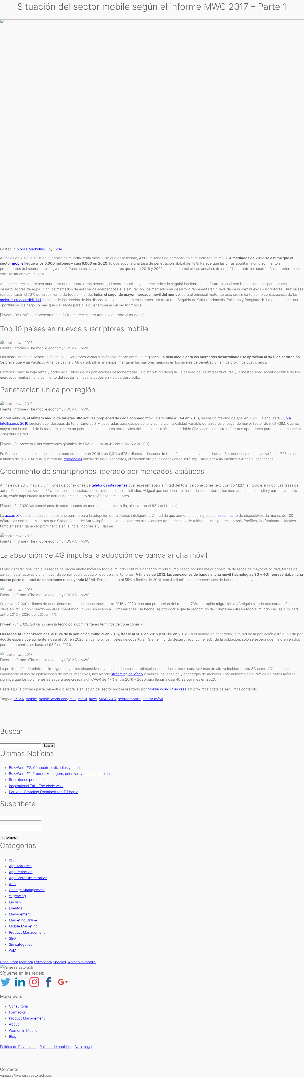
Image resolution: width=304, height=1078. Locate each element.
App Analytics (20, 866)
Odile (57, 249)
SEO (12, 938)
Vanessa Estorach (125, 48)
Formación (168, 42)
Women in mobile (81, 962)
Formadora (43, 962)
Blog (163, 80)
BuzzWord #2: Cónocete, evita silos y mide (44, 767)
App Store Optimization (28, 878)
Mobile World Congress (167, 689)
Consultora (9, 962)
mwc (93, 699)
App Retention (20, 872)
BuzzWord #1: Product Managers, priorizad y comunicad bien (59, 773)
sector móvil (153, 699)
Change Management (27, 890)
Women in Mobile (173, 54)
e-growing (17, 896)
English (15, 902)
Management (20, 914)
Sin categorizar (21, 944)
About (165, 68)
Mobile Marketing (30, 249)
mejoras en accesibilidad (20, 300)
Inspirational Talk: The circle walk (36, 786)
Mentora (26, 962)
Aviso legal (83, 1046)
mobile (18, 263)
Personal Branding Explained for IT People (43, 792)
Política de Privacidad (18, 1046)
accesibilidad (15, 515)
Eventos (15, 908)
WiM (12, 950)
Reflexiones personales (28, 779)
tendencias (73, 459)
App (12, 859)
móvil (82, 699)
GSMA (19, 699)
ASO (12, 884)
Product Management (176, 29)
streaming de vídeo (127, 674)
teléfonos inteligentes (110, 485)
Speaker (59, 962)
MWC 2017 (107, 699)
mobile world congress (57, 699)
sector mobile (129, 699)
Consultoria (169, 16)
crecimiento (228, 515)
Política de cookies (55, 1046)
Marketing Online (23, 920)
